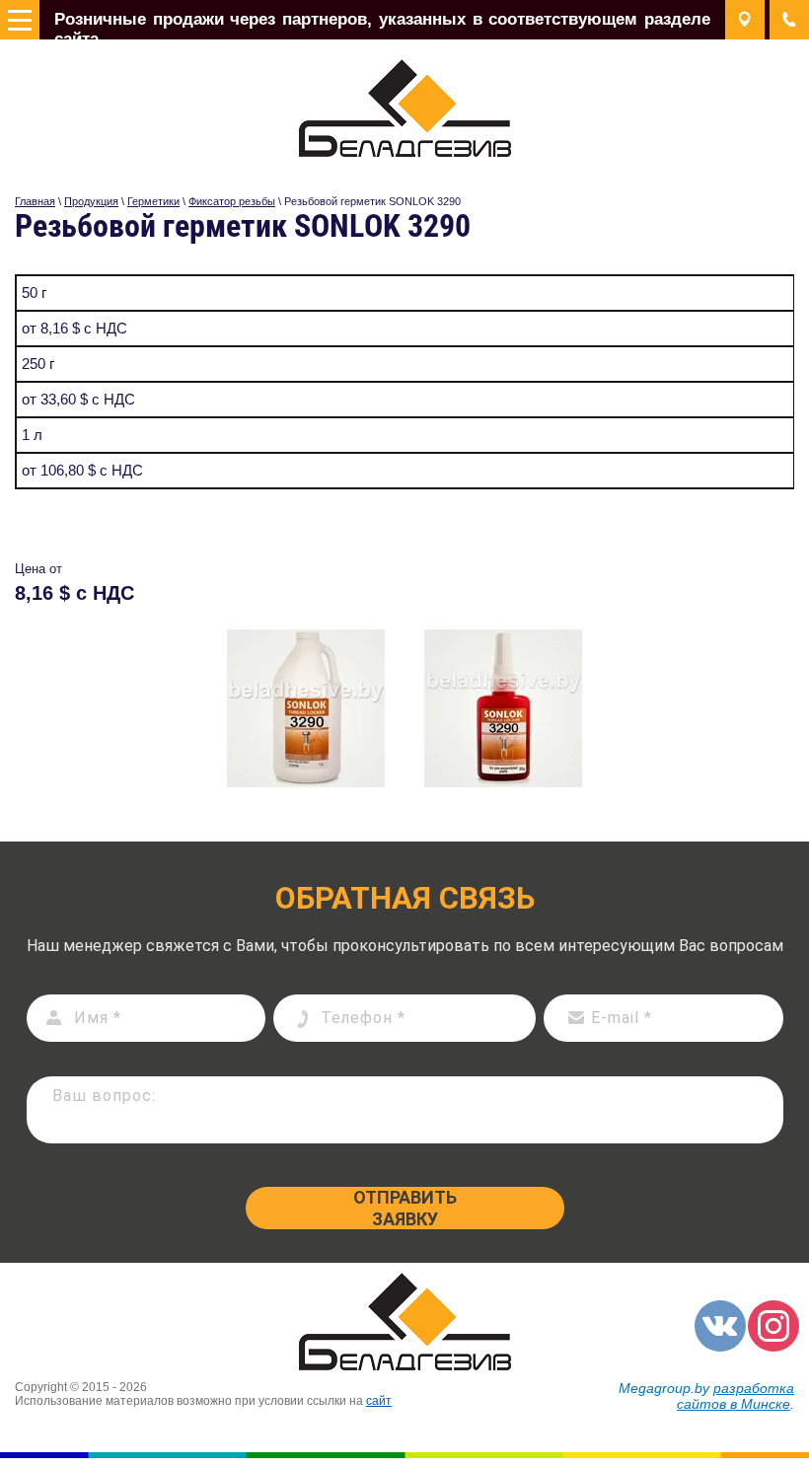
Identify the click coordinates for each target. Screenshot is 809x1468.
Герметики (153, 201)
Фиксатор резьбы (231, 201)
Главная (35, 201)
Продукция (91, 201)
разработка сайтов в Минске (735, 1396)
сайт (379, 1401)
